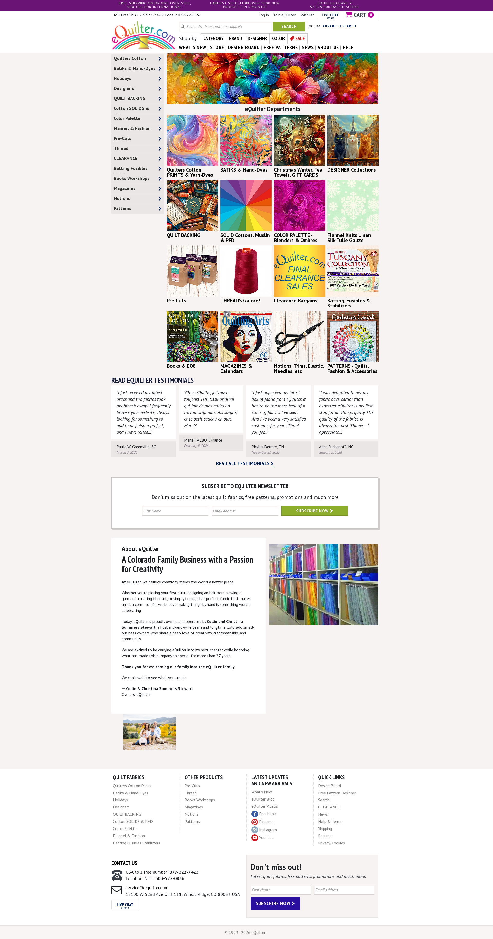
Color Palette (127, 118)
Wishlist (307, 14)
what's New (192, 47)
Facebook (267, 813)
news (308, 47)
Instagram (268, 829)
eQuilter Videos (264, 806)
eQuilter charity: (335, 3)
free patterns (281, 47)
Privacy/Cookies (331, 842)
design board (244, 47)
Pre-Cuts (122, 138)
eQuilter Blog (263, 799)
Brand (235, 38)
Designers (124, 88)
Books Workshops (131, 178)
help (348, 47)
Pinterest (267, 821)
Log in (264, 14)
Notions (122, 198)
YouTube (266, 837)
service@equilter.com (147, 888)
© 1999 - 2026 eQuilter (245, 932)
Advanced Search (339, 25)
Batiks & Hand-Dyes (134, 68)
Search (289, 26)
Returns (324, 835)
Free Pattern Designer (337, 792)
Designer (257, 38)
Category (213, 38)
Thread (121, 148)
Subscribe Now (313, 511)
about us (328, 47)
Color (278, 38)
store (217, 47)
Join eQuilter (285, 14)
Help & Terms (330, 821)
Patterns (122, 208)
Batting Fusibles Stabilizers (130, 169)
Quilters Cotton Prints (130, 59)
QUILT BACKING (130, 98)
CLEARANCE (125, 158)
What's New (261, 791)
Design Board (329, 785)
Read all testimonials (243, 463)
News (323, 814)
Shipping (325, 828)
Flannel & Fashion (132, 128)
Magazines (124, 188)
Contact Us (124, 862)
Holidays (122, 78)
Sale (300, 38)
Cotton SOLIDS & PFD (131, 109)
